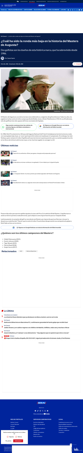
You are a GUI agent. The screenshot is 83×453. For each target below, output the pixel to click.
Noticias (20, 436)
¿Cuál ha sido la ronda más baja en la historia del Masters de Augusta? (24, 36)
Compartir (78, 64)
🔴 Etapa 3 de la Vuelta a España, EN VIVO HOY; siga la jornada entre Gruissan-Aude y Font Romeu (37, 338)
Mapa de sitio (36, 434)
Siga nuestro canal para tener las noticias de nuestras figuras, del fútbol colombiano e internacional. (19, 127)
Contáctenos (36, 430)
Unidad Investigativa (41, 1)
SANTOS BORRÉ (28, 9)
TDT (34, 426)
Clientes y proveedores (38, 432)
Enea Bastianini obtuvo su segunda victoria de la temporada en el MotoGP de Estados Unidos (39, 182)
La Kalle (12, 428)
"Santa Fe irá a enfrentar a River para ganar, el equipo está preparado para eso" (34, 153)
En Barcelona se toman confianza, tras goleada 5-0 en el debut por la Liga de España (36, 162)
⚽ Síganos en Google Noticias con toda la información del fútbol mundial (39, 227)
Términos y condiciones (64, 430)
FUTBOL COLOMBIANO (53, 9)
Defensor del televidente (39, 424)
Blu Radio (13, 426)
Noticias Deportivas (31, 251)
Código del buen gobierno (39, 428)
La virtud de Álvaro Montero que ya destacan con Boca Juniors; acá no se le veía (31, 317)
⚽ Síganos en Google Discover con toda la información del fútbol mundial (56, 126)
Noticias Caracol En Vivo (53, 1)
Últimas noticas (24, 1)
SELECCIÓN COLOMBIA (40, 9)
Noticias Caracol (14, 422)
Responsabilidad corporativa (65, 424)
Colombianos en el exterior (10, 315)
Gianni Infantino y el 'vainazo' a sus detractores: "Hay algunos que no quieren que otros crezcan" (36, 333)
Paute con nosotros (37, 436)
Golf (21, 251)
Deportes (11, 436)
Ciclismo (12, 336)
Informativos (63, 1)
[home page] (18, 1)
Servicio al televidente (38, 422)
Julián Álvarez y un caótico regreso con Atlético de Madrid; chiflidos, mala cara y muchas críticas (36, 327)
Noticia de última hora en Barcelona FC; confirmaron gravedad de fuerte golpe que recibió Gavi (36, 322)
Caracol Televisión (15, 424)
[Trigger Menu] (2, 5)
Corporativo (61, 432)
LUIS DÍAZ (63, 9)
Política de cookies (63, 428)
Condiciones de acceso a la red (66, 422)
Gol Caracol (32, 1)
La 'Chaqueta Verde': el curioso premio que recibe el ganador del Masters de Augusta (36, 173)
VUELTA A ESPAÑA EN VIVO (15, 9)
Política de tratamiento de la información (68, 426)
